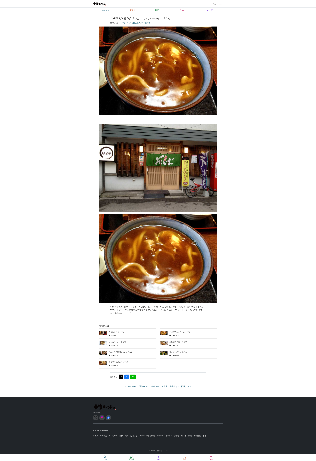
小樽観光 (103, 436)
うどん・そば (125, 23)
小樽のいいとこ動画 (147, 436)
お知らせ (133, 436)
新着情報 (197, 436)
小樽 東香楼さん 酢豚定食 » (177, 386)
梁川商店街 (145, 23)
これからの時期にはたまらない (121, 352)
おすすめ (105, 10)
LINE (133, 377)
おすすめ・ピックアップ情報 (168, 436)
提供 (121, 436)
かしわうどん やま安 (117, 342)
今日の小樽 (135, 23)
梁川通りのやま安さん (178, 352)
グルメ (132, 10)
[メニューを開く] (220, 3)
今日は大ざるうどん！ (117, 332)
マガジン (210, 10)
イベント (182, 10)
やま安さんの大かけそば (118, 362)
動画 (190, 436)
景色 (204, 436)
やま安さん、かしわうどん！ (180, 332)
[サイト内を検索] (214, 3)
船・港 (183, 436)
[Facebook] (108, 417)
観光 (157, 10)
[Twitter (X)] (95, 417)
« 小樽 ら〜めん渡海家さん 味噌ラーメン (144, 386)
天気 (126, 436)
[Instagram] (102, 417)
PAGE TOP (307, 445)
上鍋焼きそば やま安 (178, 342)
